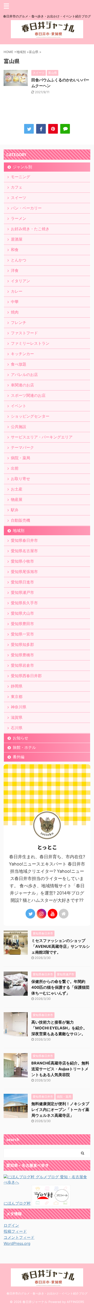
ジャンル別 (22, 166)
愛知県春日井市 (24, 540)
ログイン (11, 1225)
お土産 (16, 489)
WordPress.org (17, 1243)
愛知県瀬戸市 (22, 592)
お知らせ (20, 737)
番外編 (18, 756)
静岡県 (16, 686)
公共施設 (18, 426)
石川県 (16, 727)
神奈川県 (18, 706)
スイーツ (18, 197)
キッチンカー (22, 353)
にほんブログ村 (17, 1203)
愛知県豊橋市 (22, 654)
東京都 (16, 696)
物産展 (16, 499)
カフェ (16, 187)
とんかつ (18, 260)
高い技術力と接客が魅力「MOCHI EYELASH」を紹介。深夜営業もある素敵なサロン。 (59, 1028)
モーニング (20, 176)
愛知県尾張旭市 (24, 571)
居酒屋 (16, 239)
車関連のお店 (22, 385)
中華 (15, 301)
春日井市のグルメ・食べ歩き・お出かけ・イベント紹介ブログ (47, 1293)
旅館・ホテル (24, 747)
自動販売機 (20, 520)
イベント (18, 405)
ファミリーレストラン (30, 343)
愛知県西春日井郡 (26, 675)
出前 (15, 468)
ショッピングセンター (30, 416)
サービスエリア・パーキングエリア (42, 437)
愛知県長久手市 (24, 602)
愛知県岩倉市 (22, 665)
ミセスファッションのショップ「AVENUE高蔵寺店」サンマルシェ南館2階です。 (60, 946)
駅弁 (15, 509)
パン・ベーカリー (26, 208)
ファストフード (24, 332)
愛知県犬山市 (22, 613)
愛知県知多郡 (22, 644)
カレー (16, 291)
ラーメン (18, 218)
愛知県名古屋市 (24, 550)
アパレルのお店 (24, 374)
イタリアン (20, 280)
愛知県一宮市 (22, 634)
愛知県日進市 (22, 582)
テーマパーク (22, 447)
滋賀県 (16, 717)
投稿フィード (15, 1231)
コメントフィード (19, 1237)
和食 (15, 249)
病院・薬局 (20, 457)
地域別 (18, 530)
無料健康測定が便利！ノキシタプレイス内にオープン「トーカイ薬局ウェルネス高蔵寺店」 (60, 1109)
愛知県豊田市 (22, 623)
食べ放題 (18, 364)
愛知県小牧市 (22, 561)
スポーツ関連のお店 (28, 395)
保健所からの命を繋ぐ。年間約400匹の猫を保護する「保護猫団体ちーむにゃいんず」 (60, 987)
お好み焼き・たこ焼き (30, 228)
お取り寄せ (20, 478)
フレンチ (18, 322)
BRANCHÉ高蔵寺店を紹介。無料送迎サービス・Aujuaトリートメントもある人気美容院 (60, 1069)
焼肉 (15, 312)
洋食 (15, 270)
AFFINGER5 (75, 1302)
